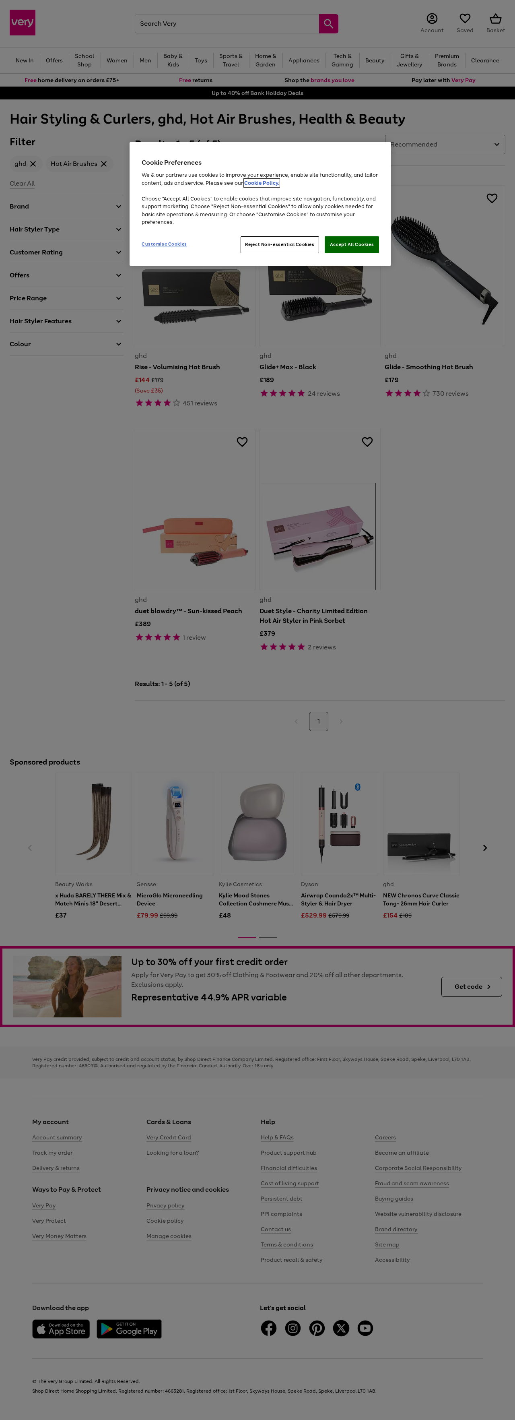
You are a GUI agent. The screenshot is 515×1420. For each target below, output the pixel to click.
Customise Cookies (164, 244)
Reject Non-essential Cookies (280, 244)
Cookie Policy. (261, 183)
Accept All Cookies (352, 244)
